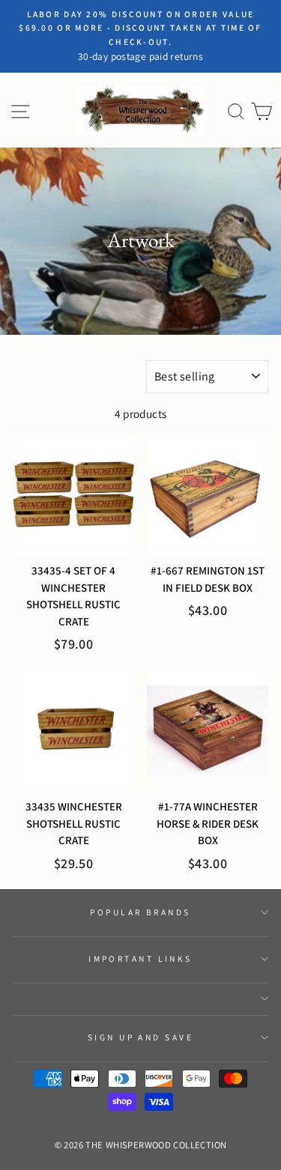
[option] (140, 36)
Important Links (140, 958)
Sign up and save (140, 1037)
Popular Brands (140, 912)
